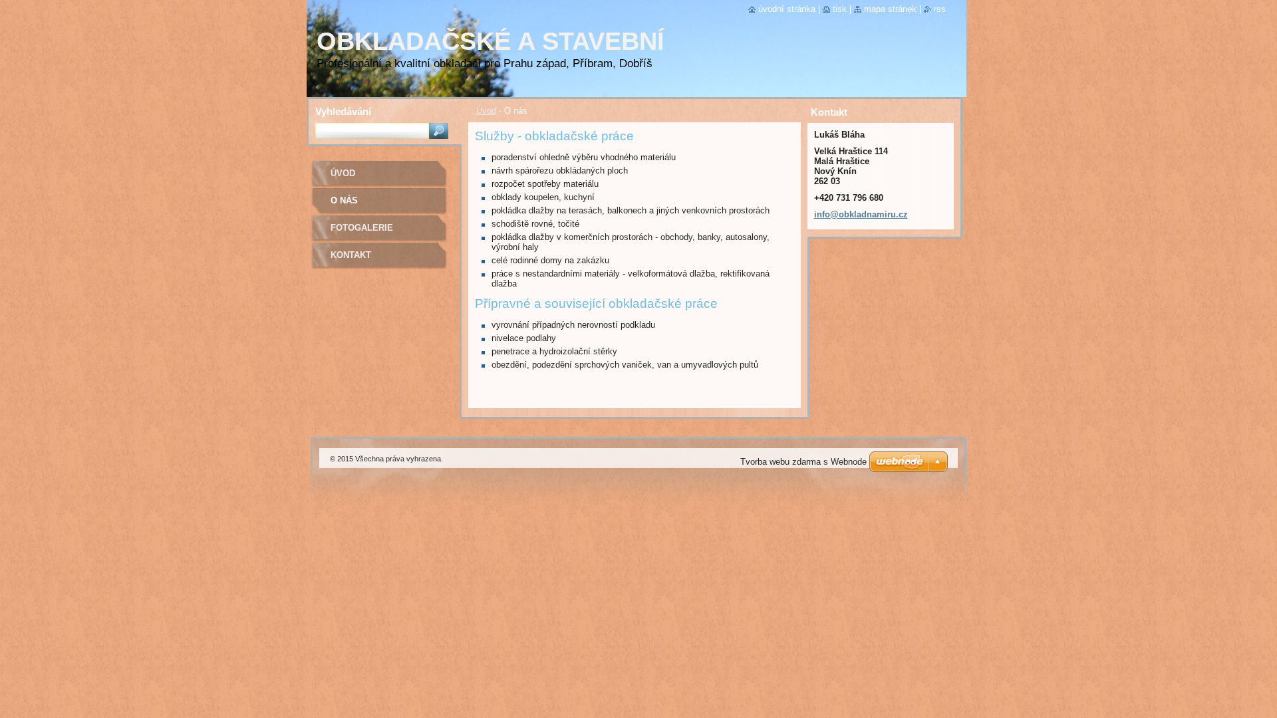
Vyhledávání (343, 111)
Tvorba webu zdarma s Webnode (803, 462)
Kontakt (351, 255)
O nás (344, 200)
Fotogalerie (362, 228)
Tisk (840, 9)
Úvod (486, 111)
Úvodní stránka (786, 9)
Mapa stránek (890, 9)
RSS (940, 9)
